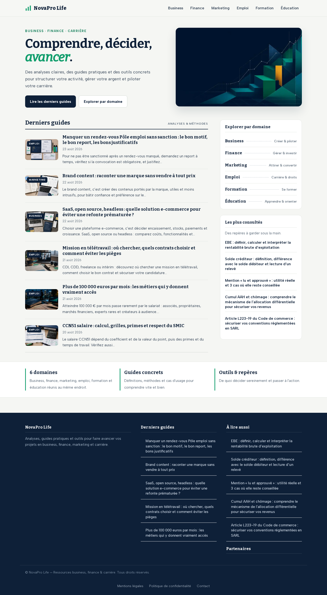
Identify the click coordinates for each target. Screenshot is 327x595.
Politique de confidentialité (170, 586)
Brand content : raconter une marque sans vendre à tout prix (180, 467)
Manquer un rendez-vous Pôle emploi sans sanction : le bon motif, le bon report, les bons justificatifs (180, 446)
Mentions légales (130, 586)
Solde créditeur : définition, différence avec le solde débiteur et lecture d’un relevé (258, 264)
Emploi (242, 8)
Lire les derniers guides (50, 101)
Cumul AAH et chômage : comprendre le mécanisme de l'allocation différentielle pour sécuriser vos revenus (260, 302)
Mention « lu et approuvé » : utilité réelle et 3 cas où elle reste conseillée (260, 283)
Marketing (220, 8)
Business (175, 8)
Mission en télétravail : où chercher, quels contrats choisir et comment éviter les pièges (180, 512)
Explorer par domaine (103, 101)
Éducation (290, 8)
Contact (203, 586)
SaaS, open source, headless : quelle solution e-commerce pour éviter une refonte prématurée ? (176, 488)
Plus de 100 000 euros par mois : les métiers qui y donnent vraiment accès (177, 533)
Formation (265, 8)
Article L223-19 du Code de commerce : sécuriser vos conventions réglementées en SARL (260, 323)
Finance (197, 8)
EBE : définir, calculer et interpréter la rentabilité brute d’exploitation (258, 245)
